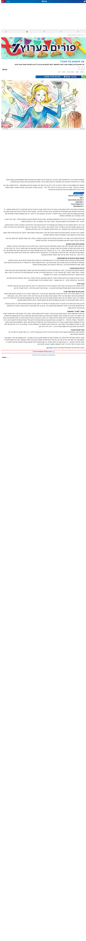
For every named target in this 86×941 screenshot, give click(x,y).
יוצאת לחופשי (77, 202)
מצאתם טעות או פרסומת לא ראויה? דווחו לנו (42, 355)
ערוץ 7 (81, 35)
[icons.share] (3, 1)
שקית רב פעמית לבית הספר (74, 195)
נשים (76, 72)
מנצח (80, 197)
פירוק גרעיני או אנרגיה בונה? (74, 200)
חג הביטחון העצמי (76, 206)
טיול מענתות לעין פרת (75, 204)
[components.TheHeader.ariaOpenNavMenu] (72, 1)
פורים (80, 72)
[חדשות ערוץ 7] (43, 1)
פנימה (78, 35)
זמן (58, 72)
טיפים (62, 72)
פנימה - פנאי (69, 72)
